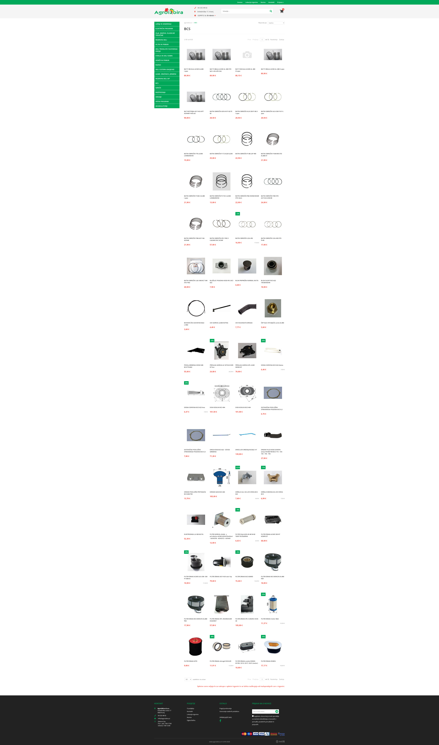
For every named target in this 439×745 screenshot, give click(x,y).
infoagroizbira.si (164, 718)
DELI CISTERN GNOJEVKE (164, 69)
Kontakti (271, 2)
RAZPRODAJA (160, 92)
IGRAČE (158, 88)
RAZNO (158, 65)
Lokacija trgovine (251, 2)
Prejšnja (255, 39)
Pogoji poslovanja (226, 708)
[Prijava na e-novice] (277, 711)
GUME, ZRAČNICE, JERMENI (165, 74)
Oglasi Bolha (191, 720)
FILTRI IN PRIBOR (162, 44)
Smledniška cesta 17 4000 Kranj (164, 711)
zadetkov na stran (199, 679)
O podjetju (190, 708)
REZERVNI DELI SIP (162, 78)
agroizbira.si (188, 23)
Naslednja (273, 39)
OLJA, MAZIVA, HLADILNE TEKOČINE (165, 34)
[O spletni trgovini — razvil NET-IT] (280, 741)
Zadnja (281, 39)
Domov (239, 2)
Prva (249, 39)
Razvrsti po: (262, 23)
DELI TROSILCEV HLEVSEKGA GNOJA (166, 50)
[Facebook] (221, 721)
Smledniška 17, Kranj (205, 12)
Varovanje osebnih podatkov (229, 711)
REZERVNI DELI (161, 40)
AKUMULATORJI (161, 106)
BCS (156, 83)
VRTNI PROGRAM (162, 101)
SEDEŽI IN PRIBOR (162, 60)
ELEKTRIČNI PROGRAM (164, 28)
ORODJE (158, 97)
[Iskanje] (271, 11)
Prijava (280, 2)
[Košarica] (282, 11)
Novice (263, 2)
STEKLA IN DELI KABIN (164, 56)
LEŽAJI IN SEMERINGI (163, 24)
